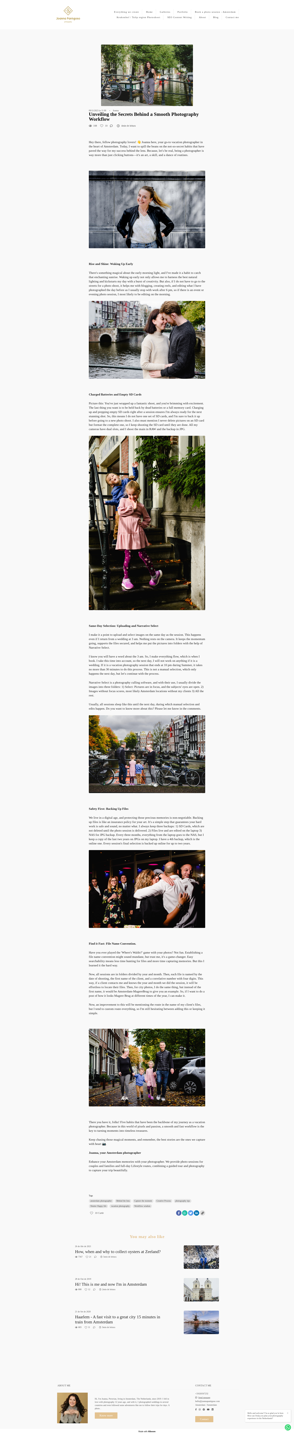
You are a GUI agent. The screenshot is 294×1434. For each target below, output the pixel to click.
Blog (216, 17)
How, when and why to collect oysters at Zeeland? (118, 1251)
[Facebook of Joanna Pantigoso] (196, 1409)
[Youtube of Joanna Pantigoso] (208, 1409)
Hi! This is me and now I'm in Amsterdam (111, 1284)
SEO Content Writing (179, 17)
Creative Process (163, 1201)
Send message (204, 1398)
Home (149, 12)
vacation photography (120, 1206)
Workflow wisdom (142, 1206)
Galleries (165, 12)
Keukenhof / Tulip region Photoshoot (138, 17)
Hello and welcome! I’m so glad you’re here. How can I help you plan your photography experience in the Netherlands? (265, 1415)
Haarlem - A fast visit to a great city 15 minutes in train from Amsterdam (117, 1319)
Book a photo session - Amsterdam (215, 12)
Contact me (232, 17)
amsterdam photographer (101, 1201)
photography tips (182, 1201)
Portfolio (182, 12)
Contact (204, 1419)
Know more (106, 1415)
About (202, 17)
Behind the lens (123, 1201)
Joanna (116, 111)
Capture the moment (143, 1201)
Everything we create (126, 12)
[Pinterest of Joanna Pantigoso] (204, 1409)
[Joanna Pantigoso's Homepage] (68, 15)
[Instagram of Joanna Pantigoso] (200, 1409)
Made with (147, 1431)
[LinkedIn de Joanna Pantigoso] (212, 1409)
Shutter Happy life (98, 1206)
